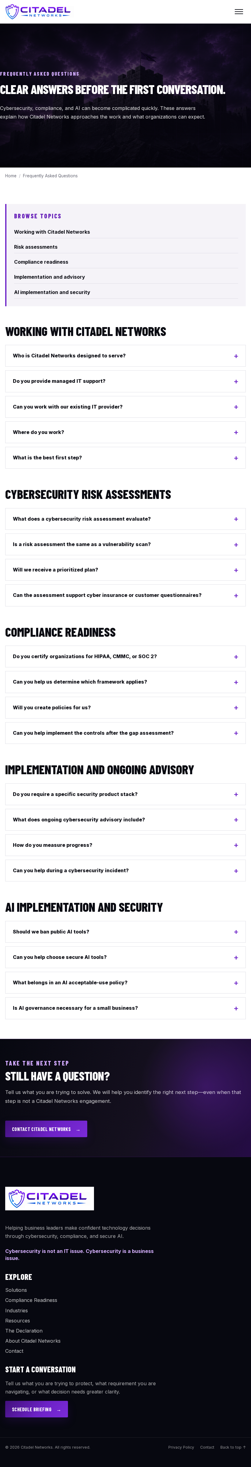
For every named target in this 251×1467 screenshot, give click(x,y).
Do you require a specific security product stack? (75, 794)
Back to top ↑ (233, 1447)
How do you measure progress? (52, 845)
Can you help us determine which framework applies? (80, 682)
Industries (16, 1310)
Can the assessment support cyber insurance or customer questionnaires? (107, 595)
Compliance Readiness (31, 1300)
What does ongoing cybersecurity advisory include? (79, 819)
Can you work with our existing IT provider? (68, 407)
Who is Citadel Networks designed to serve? (69, 356)
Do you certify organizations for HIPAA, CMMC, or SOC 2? (85, 656)
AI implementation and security (52, 292)
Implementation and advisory (49, 277)
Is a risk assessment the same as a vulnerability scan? (82, 544)
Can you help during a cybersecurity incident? (71, 870)
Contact (14, 1351)
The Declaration (24, 1331)
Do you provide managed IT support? (59, 381)
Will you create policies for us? (52, 707)
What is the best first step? (47, 457)
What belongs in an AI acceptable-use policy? (70, 982)
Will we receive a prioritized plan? (55, 570)
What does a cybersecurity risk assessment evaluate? (82, 519)
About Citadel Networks (33, 1341)
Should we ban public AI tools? (51, 932)
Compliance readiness (41, 262)
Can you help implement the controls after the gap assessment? (93, 733)
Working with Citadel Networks (52, 232)
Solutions (16, 1290)
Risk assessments (36, 247)
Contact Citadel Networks (46, 1129)
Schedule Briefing (36, 1409)
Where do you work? (38, 432)
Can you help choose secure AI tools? (60, 957)
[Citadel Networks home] (39, 12)
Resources (17, 1321)
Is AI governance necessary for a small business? (75, 1008)
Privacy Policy (181, 1447)
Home (11, 175)
